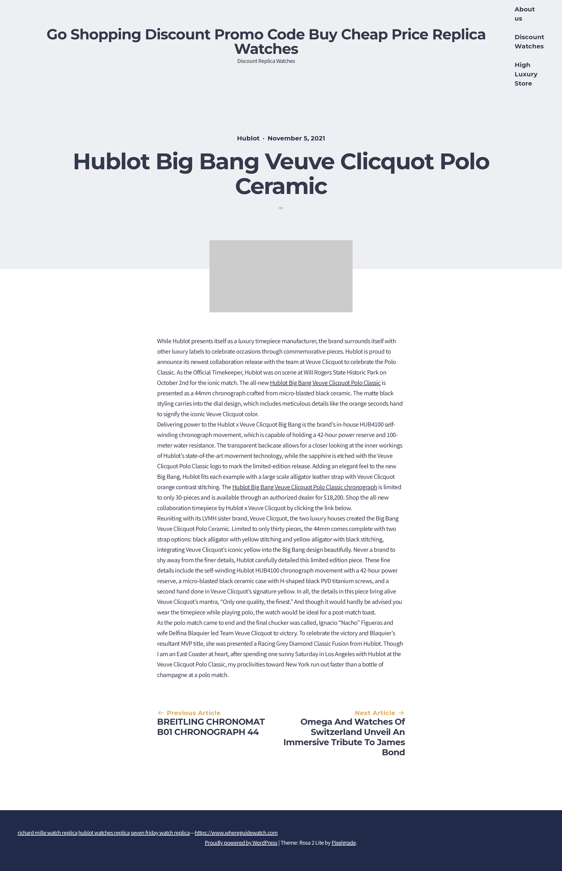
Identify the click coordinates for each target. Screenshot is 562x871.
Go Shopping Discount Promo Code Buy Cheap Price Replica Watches (266, 41)
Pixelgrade (343, 842)
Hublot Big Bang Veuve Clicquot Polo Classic (325, 382)
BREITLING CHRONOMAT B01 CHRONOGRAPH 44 (211, 727)
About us (525, 13)
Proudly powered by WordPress (241, 842)
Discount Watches (529, 41)
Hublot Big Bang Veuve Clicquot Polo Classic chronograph (304, 487)
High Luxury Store (526, 74)
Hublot (248, 138)
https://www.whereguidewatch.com (236, 832)
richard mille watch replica (47, 832)
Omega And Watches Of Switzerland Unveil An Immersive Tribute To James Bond (344, 737)
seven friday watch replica (160, 832)
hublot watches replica (104, 832)
